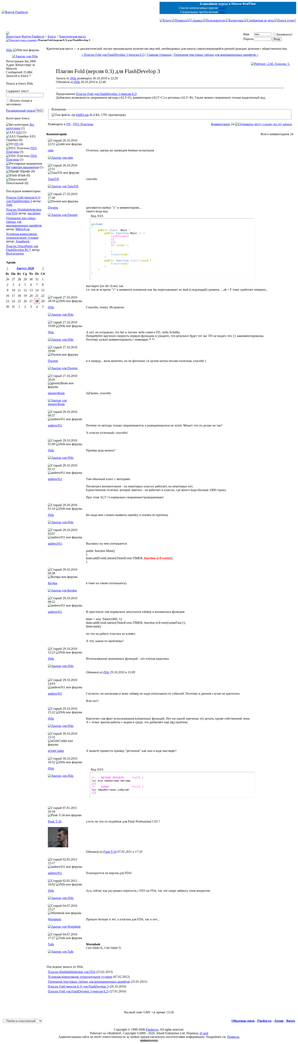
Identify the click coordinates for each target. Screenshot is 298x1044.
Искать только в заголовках (19, 102)
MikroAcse (22, 229)
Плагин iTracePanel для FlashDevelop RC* (22, 248)
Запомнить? (284, 34)
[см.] (222, 8)
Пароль (248, 39)
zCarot (204, 1033)
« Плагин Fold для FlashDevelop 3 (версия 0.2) (113, 54)
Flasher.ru (264, 1020)
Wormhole (54, 919)
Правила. (233, 1037)
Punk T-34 (54, 821)
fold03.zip (82, 115)
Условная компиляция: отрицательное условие (80, 976)
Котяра (52, 583)
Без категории (20, 126)
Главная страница (159, 54)
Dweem (53, 207)
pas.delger (34, 213)
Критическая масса (72, 36)
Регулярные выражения (22, 167)
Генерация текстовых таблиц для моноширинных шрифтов (89, 981)
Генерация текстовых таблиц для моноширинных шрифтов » (216, 54)
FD (68, 124)
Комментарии (220, 124)
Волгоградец (15, 253)
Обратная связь (243, 1020)
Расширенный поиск (20, 110)
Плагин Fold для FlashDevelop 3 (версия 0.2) (106, 94)
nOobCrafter (56, 751)
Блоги (52, 36)
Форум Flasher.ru (32, 36)
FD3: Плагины (83, 124)
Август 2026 (25, 268)
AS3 (19, 132)
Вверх (290, 1020)
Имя (246, 34)
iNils (73, 78)
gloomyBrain (56, 393)
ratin (51, 150)
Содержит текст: (17, 91)
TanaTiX (53, 179)
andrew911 (55, 425)
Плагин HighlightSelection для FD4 (71, 972)
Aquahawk (22, 241)
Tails (51, 944)
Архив (279, 1020)
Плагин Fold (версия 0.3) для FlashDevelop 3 (78, 986)
